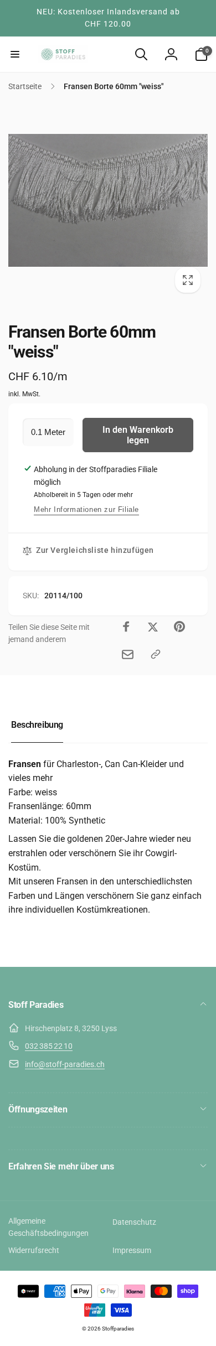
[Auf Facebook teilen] (126, 626)
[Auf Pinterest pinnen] (179, 626)
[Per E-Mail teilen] (128, 654)
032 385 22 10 (49, 1046)
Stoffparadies (118, 1329)
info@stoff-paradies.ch (65, 1064)
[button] (15, 54)
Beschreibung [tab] (37, 724)
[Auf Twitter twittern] (152, 626)
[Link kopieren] (155, 654)
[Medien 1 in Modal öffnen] (108, 200)
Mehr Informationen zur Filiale (86, 509)
